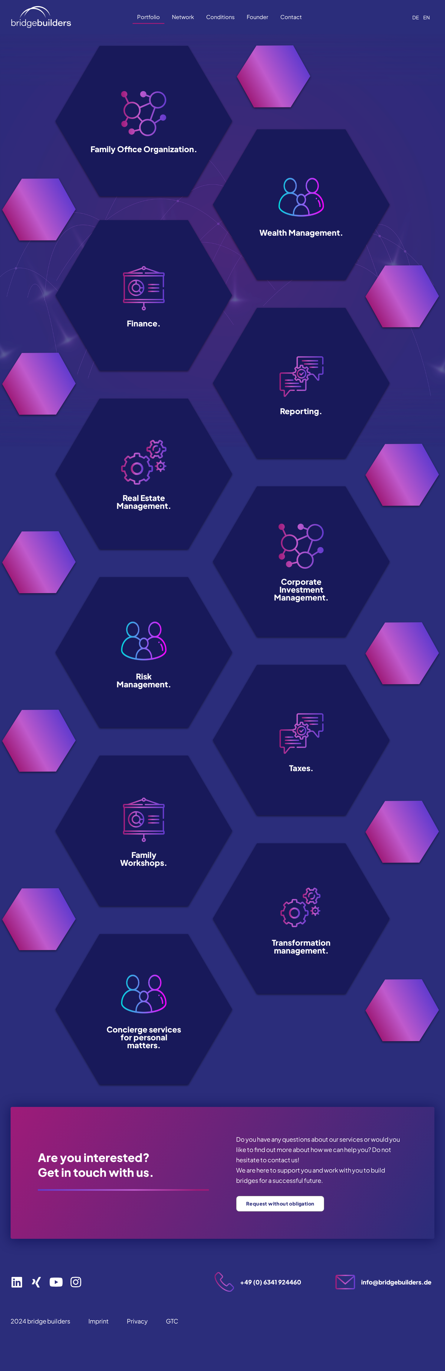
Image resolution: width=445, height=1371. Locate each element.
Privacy (137, 1321)
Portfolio (148, 16)
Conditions (220, 16)
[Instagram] (76, 1282)
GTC (172, 1321)
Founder (257, 16)
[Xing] (36, 1282)
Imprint (98, 1321)
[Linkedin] (17, 1282)
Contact (291, 16)
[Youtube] (56, 1282)
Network (183, 16)
